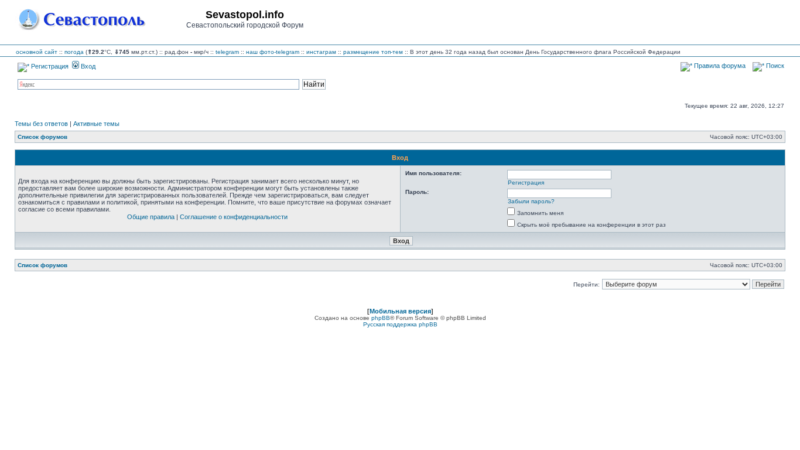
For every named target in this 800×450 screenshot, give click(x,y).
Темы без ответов (41, 123)
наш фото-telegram (272, 52)
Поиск (774, 65)
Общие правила (151, 216)
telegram (227, 52)
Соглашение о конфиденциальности (234, 216)
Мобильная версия (400, 311)
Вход (87, 66)
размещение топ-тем (373, 52)
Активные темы (96, 123)
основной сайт (36, 52)
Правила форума (719, 65)
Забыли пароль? (531, 201)
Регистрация (49, 66)
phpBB (380, 318)
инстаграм (321, 52)
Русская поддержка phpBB (400, 324)
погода (74, 52)
